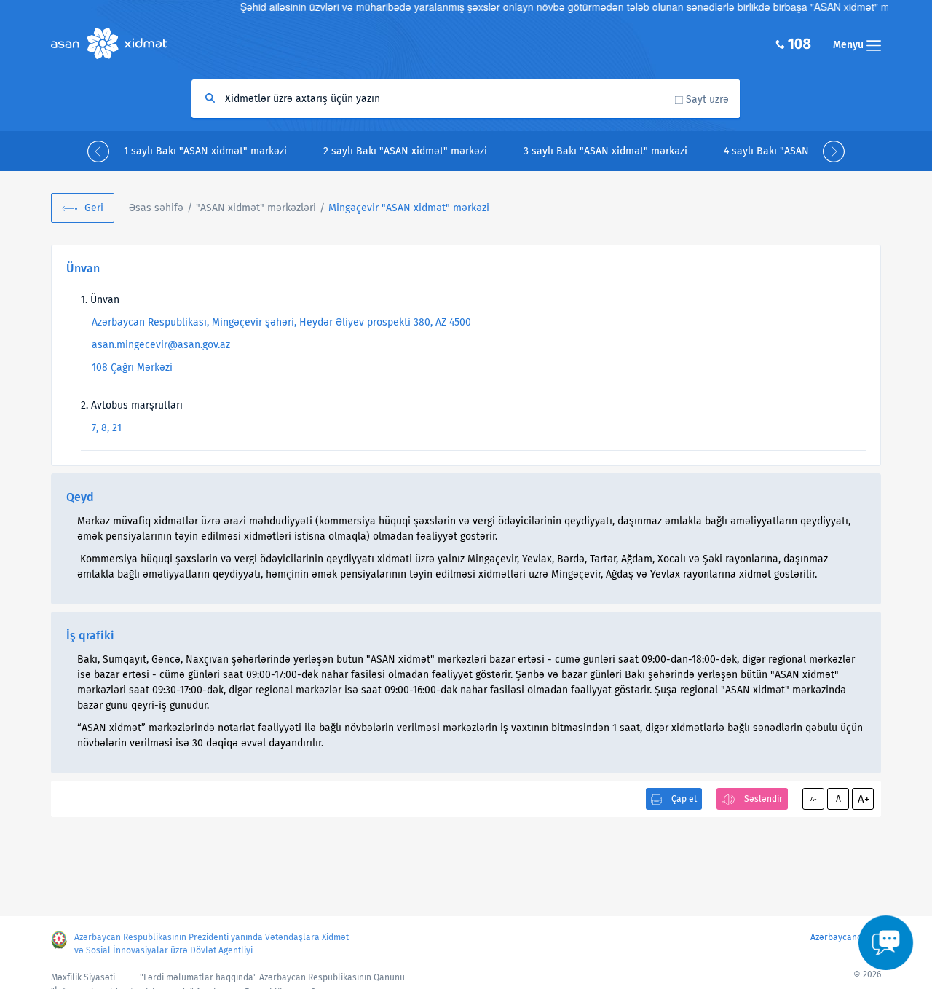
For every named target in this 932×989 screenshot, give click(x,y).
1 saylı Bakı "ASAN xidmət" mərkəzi (205, 151)
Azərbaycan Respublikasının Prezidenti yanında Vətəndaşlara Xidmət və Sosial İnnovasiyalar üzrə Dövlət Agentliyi (211, 943)
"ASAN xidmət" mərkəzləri (256, 208)
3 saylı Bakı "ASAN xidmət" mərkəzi (605, 151)
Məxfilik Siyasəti (83, 977)
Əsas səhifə (156, 208)
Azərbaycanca (838, 937)
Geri (93, 208)
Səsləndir (763, 799)
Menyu (849, 45)
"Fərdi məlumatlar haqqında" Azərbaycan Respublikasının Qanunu (272, 977)
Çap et (684, 799)
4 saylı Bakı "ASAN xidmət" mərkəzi (806, 151)
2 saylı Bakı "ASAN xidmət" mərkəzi (405, 151)
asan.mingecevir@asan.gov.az (161, 345)
